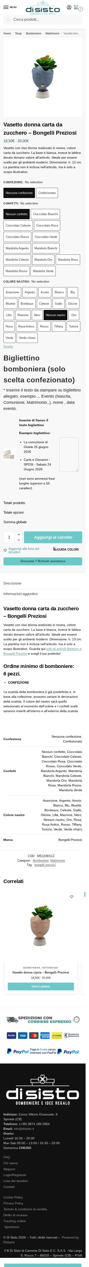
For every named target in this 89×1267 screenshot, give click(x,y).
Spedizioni (11, 1227)
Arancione (12, 292)
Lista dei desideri (15, 1181)
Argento (30, 292)
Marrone (23, 315)
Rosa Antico (26, 326)
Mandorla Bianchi (45, 248)
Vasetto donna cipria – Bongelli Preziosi (40, 972)
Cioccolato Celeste (18, 225)
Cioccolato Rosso (17, 237)
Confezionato (47, 193)
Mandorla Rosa (68, 259)
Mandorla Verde (43, 271)
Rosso (44, 326)
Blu (73, 292)
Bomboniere (33, 33)
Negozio (9, 1169)
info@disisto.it (24, 1129)
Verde (9, 338)
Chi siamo (10, 1163)
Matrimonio (52, 33)
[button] (77, 7)
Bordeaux (27, 303)
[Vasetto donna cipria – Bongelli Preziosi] (40, 926)
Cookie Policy (13, 1197)
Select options (40, 986)
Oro (73, 315)
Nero (37, 315)
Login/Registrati (14, 1175)
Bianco (59, 292)
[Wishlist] (71, 896)
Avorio (45, 292)
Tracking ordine (14, 1221)
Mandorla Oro (43, 259)
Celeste (44, 303)
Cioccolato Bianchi (45, 214)
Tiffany (58, 326)
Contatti (9, 1187)
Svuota (8, 346)
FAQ (6, 1157)
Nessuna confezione (19, 193)
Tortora (73, 326)
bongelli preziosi (45, 865)
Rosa (9, 326)
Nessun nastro (55, 315)
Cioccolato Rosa (47, 225)
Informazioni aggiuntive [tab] (20, 594)
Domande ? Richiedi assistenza (43, 561)
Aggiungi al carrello (53, 537)
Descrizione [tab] (12, 583)
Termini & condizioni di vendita (25, 1209)
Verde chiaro (27, 338)
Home (7, 33)
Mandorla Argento (17, 248)
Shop (18, 33)
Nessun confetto (16, 214)
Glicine (72, 303)
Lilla (8, 315)
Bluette (10, 303)
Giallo (58, 303)
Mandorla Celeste (17, 259)
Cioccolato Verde (46, 237)
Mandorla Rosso (16, 271)
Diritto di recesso (15, 1215)
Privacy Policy (13, 1203)
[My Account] (69, 8)
